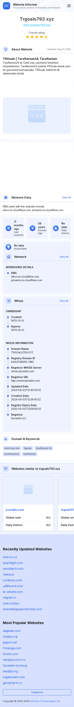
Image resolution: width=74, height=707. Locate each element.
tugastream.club (14, 677)
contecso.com (12, 580)
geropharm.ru (12, 683)
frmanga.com (12, 648)
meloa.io (8, 574)
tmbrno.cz (10, 557)
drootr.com (10, 654)
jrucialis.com (15, 510)
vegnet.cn (9, 597)
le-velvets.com (13, 592)
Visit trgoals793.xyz (37, 25)
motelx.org (10, 636)
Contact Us (37, 692)
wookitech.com (13, 568)
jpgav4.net (10, 642)
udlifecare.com (13, 586)
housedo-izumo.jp (15, 665)
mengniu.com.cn (14, 659)
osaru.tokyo (11, 603)
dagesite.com (11, 631)
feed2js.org (10, 671)
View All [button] (66, 197)
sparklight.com (13, 563)
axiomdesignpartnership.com (22, 609)
